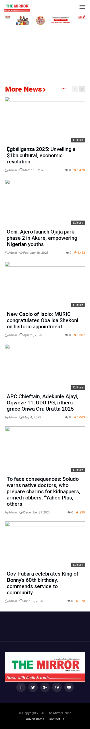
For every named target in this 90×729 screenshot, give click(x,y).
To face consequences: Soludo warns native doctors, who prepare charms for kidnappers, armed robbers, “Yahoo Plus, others (43, 491)
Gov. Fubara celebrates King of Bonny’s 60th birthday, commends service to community (42, 583)
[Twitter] (33, 687)
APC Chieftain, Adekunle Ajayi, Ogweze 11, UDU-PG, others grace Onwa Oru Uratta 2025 (42, 402)
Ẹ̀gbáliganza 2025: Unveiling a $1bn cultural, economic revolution (41, 155)
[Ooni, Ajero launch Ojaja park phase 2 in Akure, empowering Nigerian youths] (45, 202)
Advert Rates (35, 719)
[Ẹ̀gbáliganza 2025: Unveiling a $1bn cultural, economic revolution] (45, 119)
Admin (12, 170)
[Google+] (45, 687)
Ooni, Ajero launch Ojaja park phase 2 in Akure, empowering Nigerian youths (42, 238)
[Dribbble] (57, 687)
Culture (78, 140)
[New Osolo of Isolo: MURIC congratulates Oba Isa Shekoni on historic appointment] (45, 284)
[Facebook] (21, 687)
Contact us (56, 719)
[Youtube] (69, 687)
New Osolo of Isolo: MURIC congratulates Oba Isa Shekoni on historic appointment (42, 320)
